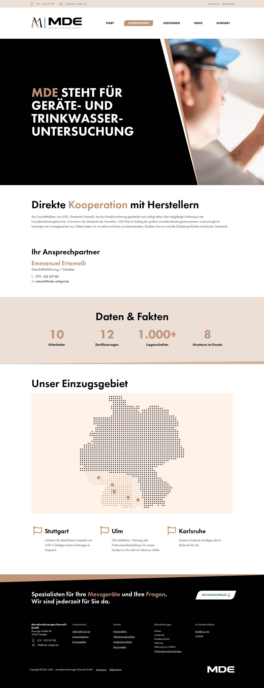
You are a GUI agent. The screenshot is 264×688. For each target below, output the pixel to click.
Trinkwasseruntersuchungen (167, 651)
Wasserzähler (120, 631)
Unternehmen (138, 23)
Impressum (214, 4)
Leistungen (171, 23)
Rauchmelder (119, 647)
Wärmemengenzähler (124, 636)
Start (110, 23)
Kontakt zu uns (202, 631)
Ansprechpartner (80, 636)
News (198, 23)
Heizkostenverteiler (122, 641)
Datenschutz (228, 4)
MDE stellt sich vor (81, 631)
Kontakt (223, 23)
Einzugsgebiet (79, 641)
